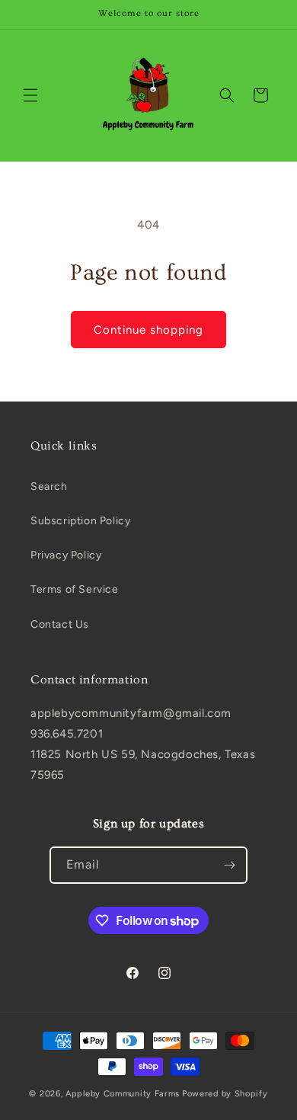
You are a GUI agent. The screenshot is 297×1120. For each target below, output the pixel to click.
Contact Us (59, 624)
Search (49, 486)
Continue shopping (148, 330)
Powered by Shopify (225, 1094)
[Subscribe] (229, 865)
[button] (30, 95)
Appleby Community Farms (122, 1094)
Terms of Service (74, 589)
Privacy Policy (65, 555)
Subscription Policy (80, 520)
